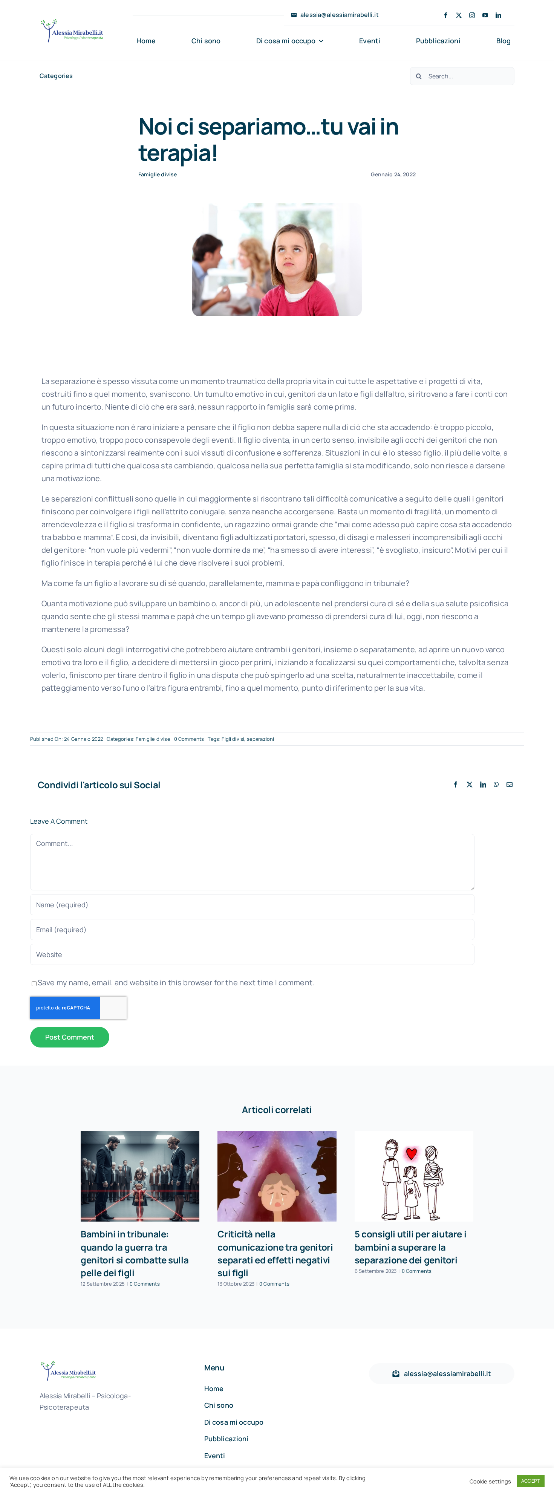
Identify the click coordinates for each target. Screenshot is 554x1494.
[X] (469, 785)
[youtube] (485, 15)
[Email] (509, 785)
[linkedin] (498, 15)
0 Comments (189, 739)
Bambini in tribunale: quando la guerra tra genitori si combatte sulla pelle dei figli (134, 1253)
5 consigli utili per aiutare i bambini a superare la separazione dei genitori (410, 1247)
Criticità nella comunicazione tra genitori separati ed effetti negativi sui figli (275, 1253)
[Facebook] (455, 785)
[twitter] (459, 15)
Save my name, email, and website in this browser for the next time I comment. (176, 982)
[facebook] (445, 15)
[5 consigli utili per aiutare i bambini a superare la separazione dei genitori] (414, 1176)
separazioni (260, 739)
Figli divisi (233, 739)
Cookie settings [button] (490, 1481)
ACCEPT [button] (530, 1480)
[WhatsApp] (496, 785)
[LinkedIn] (483, 785)
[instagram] (472, 15)
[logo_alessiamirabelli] (72, 20)
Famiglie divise (157, 174)
